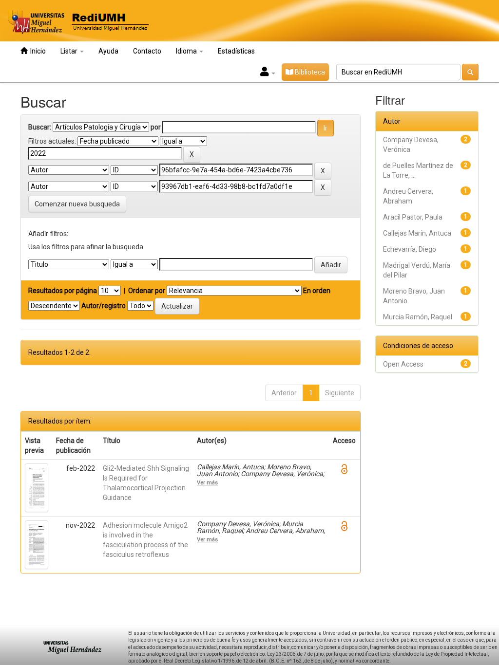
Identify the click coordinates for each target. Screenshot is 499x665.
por (156, 127)
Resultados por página (62, 291)
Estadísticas (236, 51)
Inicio (36, 51)
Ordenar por (146, 291)
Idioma (187, 51)
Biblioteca (309, 72)
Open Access (403, 364)
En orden (316, 291)
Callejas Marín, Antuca (417, 233)
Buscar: (39, 127)
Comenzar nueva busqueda (77, 204)
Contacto (147, 51)
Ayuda (108, 51)
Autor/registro (103, 306)
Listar (69, 51)
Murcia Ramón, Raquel (417, 317)
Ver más (207, 482)
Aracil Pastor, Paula (412, 217)
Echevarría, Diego (409, 249)
